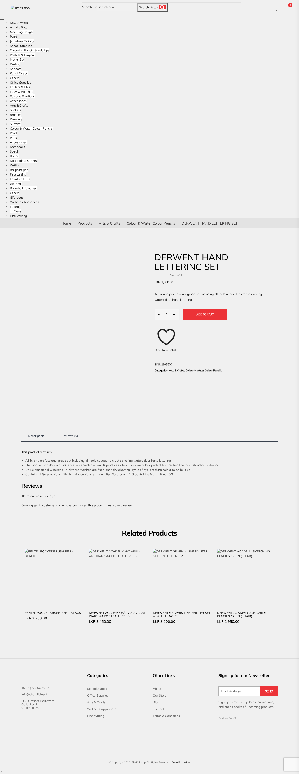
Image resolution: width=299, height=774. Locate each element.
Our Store (160, 695)
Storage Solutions (22, 96)
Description (36, 436)
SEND (269, 691)
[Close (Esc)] (284, 5)
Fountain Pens (20, 179)
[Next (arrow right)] (291, 387)
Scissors (15, 69)
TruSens (15, 211)
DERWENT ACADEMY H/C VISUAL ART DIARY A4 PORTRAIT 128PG (117, 614)
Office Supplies (20, 82)
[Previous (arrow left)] (7, 387)
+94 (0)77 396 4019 (35, 688)
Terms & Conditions (166, 716)
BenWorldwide (181, 762)
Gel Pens (16, 184)
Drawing (16, 119)
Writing (15, 64)
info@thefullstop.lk (34, 694)
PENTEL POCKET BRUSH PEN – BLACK (53, 613)
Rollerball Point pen (23, 188)
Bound (14, 156)
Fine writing (18, 174)
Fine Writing (18, 216)
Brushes (15, 115)
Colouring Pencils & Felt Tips (29, 50)
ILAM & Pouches (21, 92)
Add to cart (205, 314)
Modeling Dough (21, 32)
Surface (15, 124)
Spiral (14, 151)
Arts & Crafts (19, 105)
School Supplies (21, 46)
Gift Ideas (16, 197)
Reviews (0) (69, 436)
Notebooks (17, 147)
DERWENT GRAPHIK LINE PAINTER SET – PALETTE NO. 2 (181, 614)
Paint (13, 37)
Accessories (18, 101)
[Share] (294, 5)
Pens (13, 138)
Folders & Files (20, 87)
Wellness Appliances (24, 202)
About (157, 689)
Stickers (15, 110)
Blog (156, 702)
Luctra (14, 207)
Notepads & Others (23, 161)
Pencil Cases (19, 73)
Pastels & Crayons (22, 55)
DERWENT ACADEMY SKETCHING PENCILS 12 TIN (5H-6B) (241, 614)
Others (14, 78)
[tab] (36, 436)
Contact (158, 709)
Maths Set (17, 60)
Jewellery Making (22, 41)
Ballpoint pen (19, 170)
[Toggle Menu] (2, 19)
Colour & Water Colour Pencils (31, 128)
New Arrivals (19, 23)
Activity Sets (18, 27)
